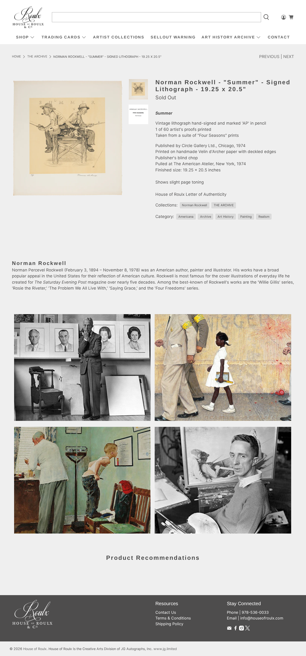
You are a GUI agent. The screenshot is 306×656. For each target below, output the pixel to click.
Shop (22, 37)
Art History (226, 216)
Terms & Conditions (173, 618)
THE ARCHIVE (37, 56)
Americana (185, 216)
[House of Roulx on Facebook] (235, 629)
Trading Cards (61, 37)
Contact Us (165, 612)
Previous (269, 56)
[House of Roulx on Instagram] (241, 629)
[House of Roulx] (28, 17)
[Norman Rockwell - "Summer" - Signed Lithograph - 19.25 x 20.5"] (68, 138)
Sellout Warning (173, 37)
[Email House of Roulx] (229, 629)
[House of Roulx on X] (247, 629)
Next (288, 56)
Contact (279, 37)
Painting (246, 216)
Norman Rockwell (194, 205)
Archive (205, 216)
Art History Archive (228, 37)
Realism (263, 216)
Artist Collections (118, 37)
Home (16, 56)
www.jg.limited (165, 649)
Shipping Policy (169, 623)
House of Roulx (35, 649)
